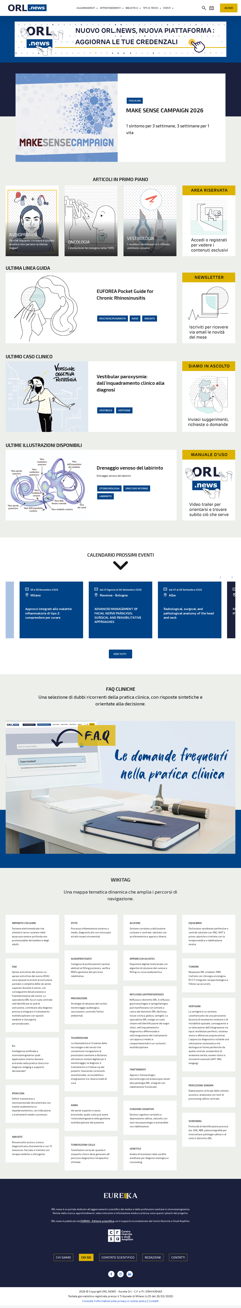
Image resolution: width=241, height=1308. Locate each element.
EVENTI (167, 7)
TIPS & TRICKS (150, 7)
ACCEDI (229, 7)
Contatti (154, 1301)
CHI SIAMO (63, 1257)
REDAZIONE (153, 1257)
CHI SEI (86, 1257)
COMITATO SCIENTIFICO (117, 1257)
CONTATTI (178, 1257)
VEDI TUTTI (119, 653)
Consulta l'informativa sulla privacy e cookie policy (114, 1301)
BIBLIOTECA (132, 7)
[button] (205, 8)
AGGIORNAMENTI (86, 7)
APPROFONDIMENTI (110, 7)
